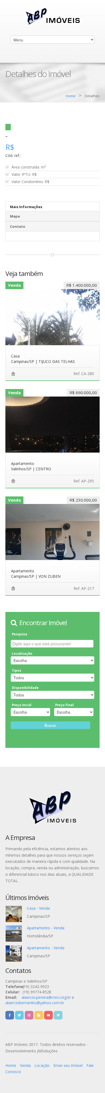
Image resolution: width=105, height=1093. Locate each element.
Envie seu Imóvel (68, 1065)
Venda (25, 1065)
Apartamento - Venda (45, 927)
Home (70, 95)
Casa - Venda (38, 908)
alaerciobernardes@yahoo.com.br (34, 1002)
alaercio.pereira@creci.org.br (46, 997)
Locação (42, 1065)
